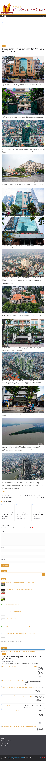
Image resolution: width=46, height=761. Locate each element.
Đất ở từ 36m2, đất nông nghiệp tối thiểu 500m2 (33, 682)
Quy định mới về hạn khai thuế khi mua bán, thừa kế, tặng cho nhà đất (39, 689)
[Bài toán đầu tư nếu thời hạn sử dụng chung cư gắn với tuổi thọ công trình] (18, 730)
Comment (3, 531)
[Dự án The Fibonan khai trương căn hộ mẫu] (38, 504)
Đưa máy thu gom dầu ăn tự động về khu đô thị (22, 514)
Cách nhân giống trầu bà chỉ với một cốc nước (33, 705)
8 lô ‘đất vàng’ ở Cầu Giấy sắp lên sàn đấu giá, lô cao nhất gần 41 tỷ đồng (21, 658)
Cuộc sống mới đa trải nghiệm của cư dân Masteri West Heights (11, 496)
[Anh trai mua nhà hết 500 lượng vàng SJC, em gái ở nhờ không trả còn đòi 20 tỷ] (19, 717)
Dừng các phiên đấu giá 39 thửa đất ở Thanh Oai (7, 514)
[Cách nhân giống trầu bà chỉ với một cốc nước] (12, 706)
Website (3, 559)
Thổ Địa (12, 53)
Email (2, 553)
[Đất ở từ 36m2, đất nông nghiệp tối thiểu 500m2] (12, 683)
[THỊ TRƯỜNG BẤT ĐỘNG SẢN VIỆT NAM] (2, 16)
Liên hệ (42, 16)
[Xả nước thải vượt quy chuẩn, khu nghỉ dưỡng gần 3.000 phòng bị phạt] (17, 699)
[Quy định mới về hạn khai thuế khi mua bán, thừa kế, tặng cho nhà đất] (17, 690)
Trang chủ (10, 16)
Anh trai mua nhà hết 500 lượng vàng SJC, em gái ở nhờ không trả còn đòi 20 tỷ (41, 715)
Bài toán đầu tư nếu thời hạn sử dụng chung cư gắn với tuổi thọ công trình (40, 730)
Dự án (21, 16)
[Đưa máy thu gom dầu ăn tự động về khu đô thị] (23, 504)
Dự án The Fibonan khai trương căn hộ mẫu (38, 514)
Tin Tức (16, 16)
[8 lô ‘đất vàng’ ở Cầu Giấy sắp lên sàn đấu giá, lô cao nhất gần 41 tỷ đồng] (23, 651)
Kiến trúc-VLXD (27, 16)
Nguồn (3, 491)
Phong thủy (36, 16)
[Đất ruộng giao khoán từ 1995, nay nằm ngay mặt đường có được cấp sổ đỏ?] (19, 672)
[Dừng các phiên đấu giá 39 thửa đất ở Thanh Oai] (7, 504)
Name (2, 547)
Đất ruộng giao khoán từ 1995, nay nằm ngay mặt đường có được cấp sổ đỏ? (41, 671)
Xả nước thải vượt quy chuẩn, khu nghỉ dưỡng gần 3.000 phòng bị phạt (39, 698)
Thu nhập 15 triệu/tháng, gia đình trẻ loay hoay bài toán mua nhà (34, 496)
